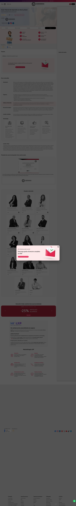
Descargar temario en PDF (23, 256)
